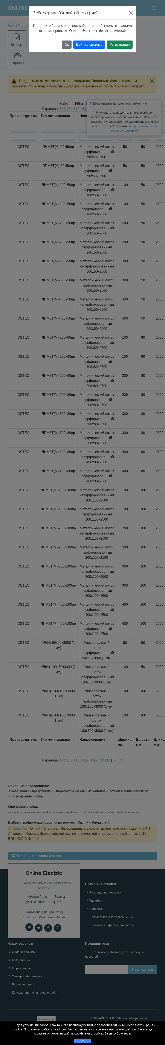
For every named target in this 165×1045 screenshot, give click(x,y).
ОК (82, 1041)
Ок (67, 44)
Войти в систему (89, 44)
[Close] (130, 12)
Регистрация (120, 44)
